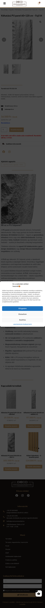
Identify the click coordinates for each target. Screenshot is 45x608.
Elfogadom (23, 308)
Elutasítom (23, 314)
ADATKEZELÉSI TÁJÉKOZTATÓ (22, 324)
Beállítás (22, 320)
